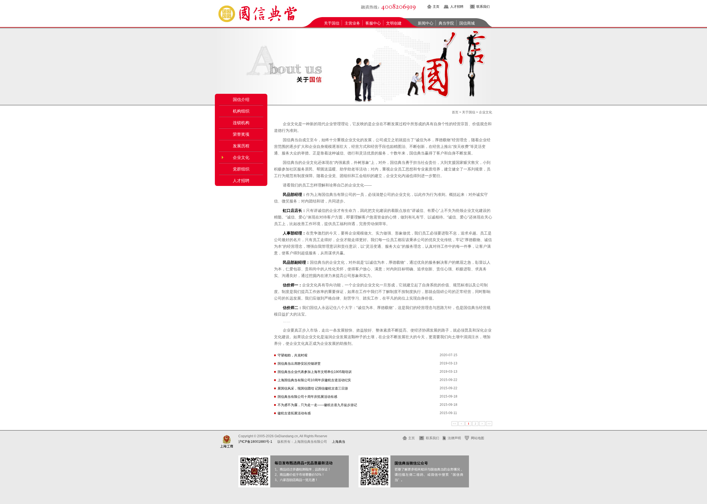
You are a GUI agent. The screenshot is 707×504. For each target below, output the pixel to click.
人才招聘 (456, 7)
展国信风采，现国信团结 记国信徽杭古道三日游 (313, 388)
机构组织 (241, 111)
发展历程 (241, 146)
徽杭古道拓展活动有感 (294, 413)
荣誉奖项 (241, 134)
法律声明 (454, 438)
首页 (455, 112)
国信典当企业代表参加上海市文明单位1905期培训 (315, 372)
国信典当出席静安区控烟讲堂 (299, 364)
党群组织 (241, 169)
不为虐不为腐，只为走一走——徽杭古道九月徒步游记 (317, 405)
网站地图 (477, 438)
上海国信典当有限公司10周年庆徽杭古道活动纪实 (314, 380)
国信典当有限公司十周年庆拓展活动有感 (307, 397)
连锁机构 (241, 123)
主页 (436, 7)
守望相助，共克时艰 (292, 355)
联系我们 (483, 7)
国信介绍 (241, 99)
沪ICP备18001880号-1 (255, 442)
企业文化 (241, 157)
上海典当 (338, 442)
